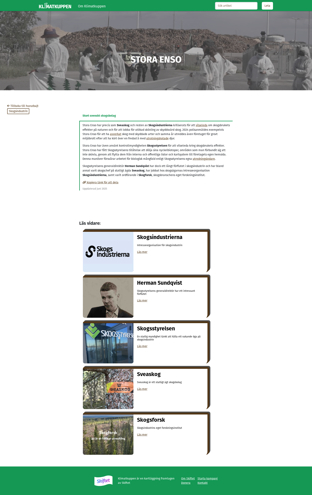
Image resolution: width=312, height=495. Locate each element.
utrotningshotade (157, 138)
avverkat (115, 134)
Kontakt (203, 483)
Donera (185, 483)
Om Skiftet (188, 478)
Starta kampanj (208, 478)
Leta (267, 5)
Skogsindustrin (18, 111)
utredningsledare (204, 158)
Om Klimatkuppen (92, 6)
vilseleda (201, 125)
